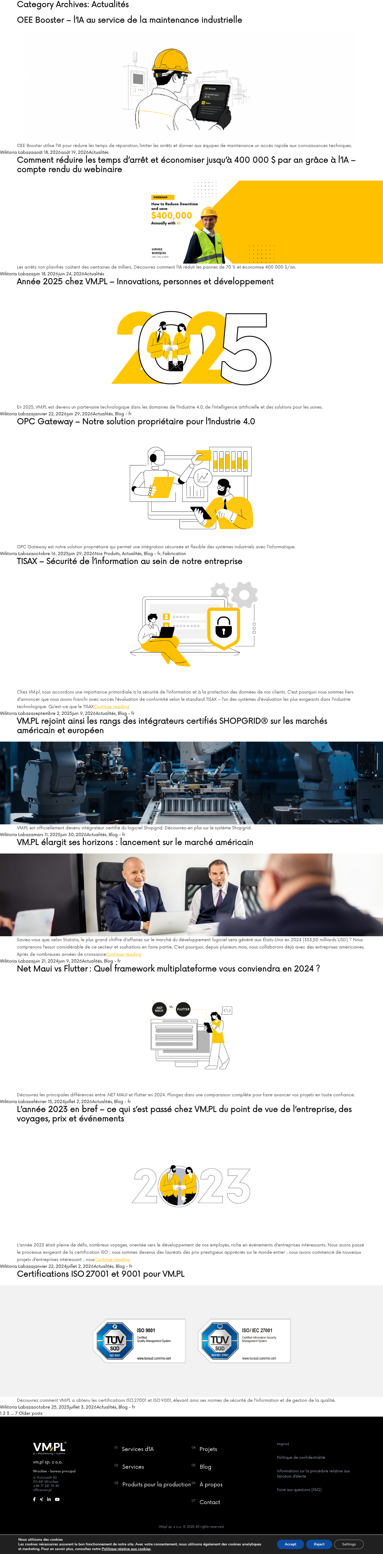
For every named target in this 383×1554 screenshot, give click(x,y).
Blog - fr (123, 414)
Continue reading (111, 706)
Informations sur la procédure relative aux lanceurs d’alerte (313, 1474)
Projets (208, 1449)
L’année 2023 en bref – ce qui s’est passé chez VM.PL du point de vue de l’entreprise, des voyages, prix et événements (184, 1114)
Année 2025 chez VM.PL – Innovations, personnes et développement (145, 281)
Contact (210, 1502)
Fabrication (174, 553)
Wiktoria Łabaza (17, 152)
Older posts (30, 1413)
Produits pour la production (156, 1485)
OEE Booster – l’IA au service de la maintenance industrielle (129, 20)
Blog (205, 1467)
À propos (211, 1485)
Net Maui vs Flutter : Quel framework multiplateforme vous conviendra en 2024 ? (168, 969)
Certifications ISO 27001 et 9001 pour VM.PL (100, 1274)
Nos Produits (107, 553)
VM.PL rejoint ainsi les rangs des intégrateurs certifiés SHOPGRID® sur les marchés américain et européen (172, 725)
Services (133, 1467)
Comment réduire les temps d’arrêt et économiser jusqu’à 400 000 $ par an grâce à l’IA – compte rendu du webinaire (186, 164)
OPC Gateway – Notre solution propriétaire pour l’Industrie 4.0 (136, 421)
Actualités (99, 152)
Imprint (283, 1444)
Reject (319, 1544)
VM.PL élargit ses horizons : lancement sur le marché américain (135, 842)
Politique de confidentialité (301, 1457)
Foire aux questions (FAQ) (299, 1490)
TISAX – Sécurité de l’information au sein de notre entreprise (130, 561)
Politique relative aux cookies (126, 1548)
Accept (290, 1544)
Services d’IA (138, 1449)
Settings (349, 1544)
